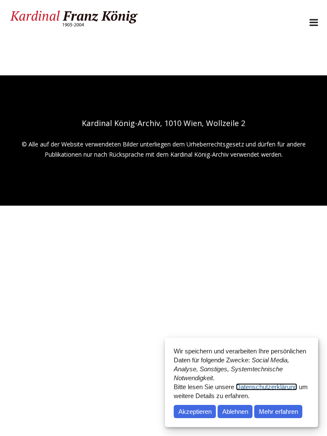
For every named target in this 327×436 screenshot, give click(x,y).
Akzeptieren (195, 411)
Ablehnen (235, 411)
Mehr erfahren (278, 411)
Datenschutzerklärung (266, 386)
